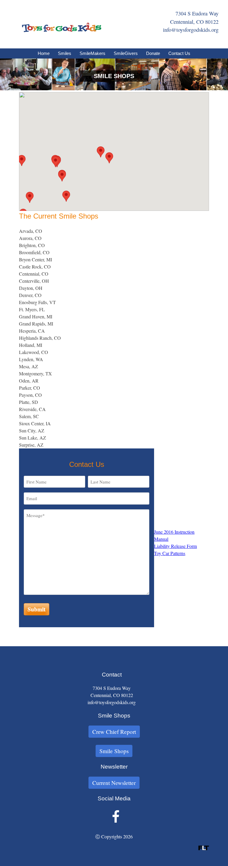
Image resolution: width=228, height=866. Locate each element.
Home (44, 53)
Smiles (64, 53)
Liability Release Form (175, 546)
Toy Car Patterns (169, 553)
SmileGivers (126, 53)
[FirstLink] (203, 848)
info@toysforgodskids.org (190, 29)
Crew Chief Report (114, 731)
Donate (153, 53)
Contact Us (179, 53)
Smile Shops (114, 751)
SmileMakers (92, 53)
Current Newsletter (114, 782)
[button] (21, 160)
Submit (36, 609)
